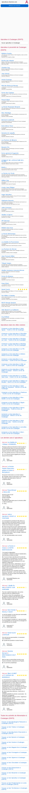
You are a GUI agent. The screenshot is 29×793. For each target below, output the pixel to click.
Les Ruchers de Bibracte (9, 140)
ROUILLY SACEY (7, 612)
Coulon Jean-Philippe (8, 187)
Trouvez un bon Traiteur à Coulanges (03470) (12, 727)
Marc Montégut (6, 112)
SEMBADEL (12, 444)
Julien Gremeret (6, 207)
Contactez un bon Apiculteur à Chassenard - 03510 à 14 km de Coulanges (11, 415)
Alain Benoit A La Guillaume (10, 309)
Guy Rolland (5, 316)
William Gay (5, 180)
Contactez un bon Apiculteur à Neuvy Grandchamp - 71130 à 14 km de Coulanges (12, 409)
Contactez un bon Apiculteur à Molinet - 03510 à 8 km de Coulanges (13, 354)
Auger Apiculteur (6, 194)
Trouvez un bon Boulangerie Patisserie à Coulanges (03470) (14, 722)
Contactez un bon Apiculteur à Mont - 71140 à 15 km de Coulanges (13, 432)
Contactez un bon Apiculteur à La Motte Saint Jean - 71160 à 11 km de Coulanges (14, 376)
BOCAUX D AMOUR (7, 119)
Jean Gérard (5, 73)
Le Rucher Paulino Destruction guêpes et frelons (8, 468)
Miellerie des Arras (7, 227)
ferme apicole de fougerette (10, 153)
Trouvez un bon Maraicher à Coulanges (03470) (13, 773)
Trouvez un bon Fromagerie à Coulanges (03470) (14, 753)
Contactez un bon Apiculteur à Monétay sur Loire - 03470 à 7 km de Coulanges (13, 344)
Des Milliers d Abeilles (8, 295)
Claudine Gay (5, 67)
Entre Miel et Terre (7, 125)
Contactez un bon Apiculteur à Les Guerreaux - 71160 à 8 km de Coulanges (14, 359)
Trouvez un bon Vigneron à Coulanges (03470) (13, 758)
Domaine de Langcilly (8, 133)
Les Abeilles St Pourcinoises (10, 242)
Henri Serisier (11, 610)
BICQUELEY (6, 472)
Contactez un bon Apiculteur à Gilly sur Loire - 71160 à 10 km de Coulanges (13, 364)
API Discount (5, 220)
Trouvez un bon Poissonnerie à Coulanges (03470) (11, 768)
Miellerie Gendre (6, 53)
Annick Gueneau (6, 79)
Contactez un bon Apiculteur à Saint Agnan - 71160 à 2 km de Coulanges (12, 329)
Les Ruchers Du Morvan (9, 249)
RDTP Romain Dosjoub (8, 302)
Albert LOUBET (12, 673)
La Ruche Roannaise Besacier (10, 106)
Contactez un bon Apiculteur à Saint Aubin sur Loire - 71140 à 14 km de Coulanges (12, 422)
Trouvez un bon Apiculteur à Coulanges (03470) (13, 778)
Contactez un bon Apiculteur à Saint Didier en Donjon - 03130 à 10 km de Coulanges (12, 370)
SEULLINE (6, 492)
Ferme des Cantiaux (7, 92)
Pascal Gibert (5, 99)
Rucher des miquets (7, 60)
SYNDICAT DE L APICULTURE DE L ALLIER (12, 161)
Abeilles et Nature (6, 214)
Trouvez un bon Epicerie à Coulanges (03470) (13, 737)
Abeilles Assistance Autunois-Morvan (12, 270)
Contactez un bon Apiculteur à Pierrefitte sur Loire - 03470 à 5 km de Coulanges (14, 334)
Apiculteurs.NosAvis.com (9, 2)
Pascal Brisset (11, 490)
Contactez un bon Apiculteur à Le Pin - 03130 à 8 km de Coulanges (13, 349)
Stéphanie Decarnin (7, 200)
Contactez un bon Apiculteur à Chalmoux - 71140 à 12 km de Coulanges (14, 393)
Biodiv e (3, 167)
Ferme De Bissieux (7, 276)
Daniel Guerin (5, 289)
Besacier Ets (5, 147)
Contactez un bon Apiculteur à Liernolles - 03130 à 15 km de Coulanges (14, 427)
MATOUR (6, 634)
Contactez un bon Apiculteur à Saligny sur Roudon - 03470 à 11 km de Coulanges (14, 381)
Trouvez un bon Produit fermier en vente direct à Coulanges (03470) (14, 783)
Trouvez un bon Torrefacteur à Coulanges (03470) (14, 788)
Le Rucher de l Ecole (7, 173)
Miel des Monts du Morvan (9, 85)
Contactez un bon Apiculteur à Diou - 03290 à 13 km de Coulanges (12, 398)
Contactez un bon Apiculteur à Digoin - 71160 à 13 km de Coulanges (13, 403)
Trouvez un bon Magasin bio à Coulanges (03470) (14, 748)
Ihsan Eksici (5, 283)
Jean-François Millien (8, 256)
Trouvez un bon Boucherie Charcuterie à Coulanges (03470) (14, 732)
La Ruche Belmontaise (8, 233)
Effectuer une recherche (14, 5)
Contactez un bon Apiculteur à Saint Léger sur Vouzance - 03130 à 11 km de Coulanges (13, 387)
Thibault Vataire (6, 263)
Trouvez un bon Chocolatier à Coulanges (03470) (14, 763)
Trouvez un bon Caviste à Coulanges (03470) (12, 742)
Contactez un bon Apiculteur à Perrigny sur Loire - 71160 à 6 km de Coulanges (13, 339)
